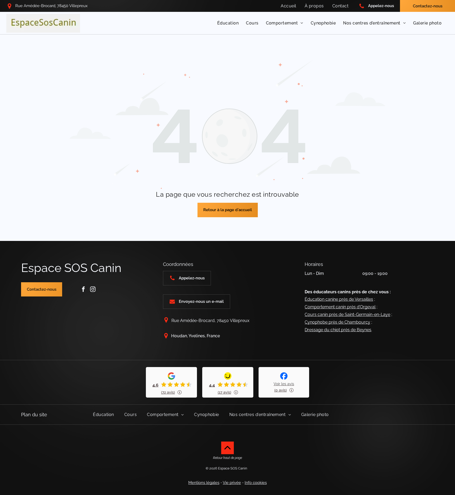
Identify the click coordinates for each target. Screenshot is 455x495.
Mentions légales (203, 482)
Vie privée (232, 482)
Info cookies (256, 482)
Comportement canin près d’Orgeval (340, 306)
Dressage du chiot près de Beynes (338, 329)
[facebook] (83, 289)
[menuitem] (288, 6)
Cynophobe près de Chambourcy (337, 322)
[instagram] (92, 289)
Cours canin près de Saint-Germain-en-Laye (347, 314)
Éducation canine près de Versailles (339, 299)
